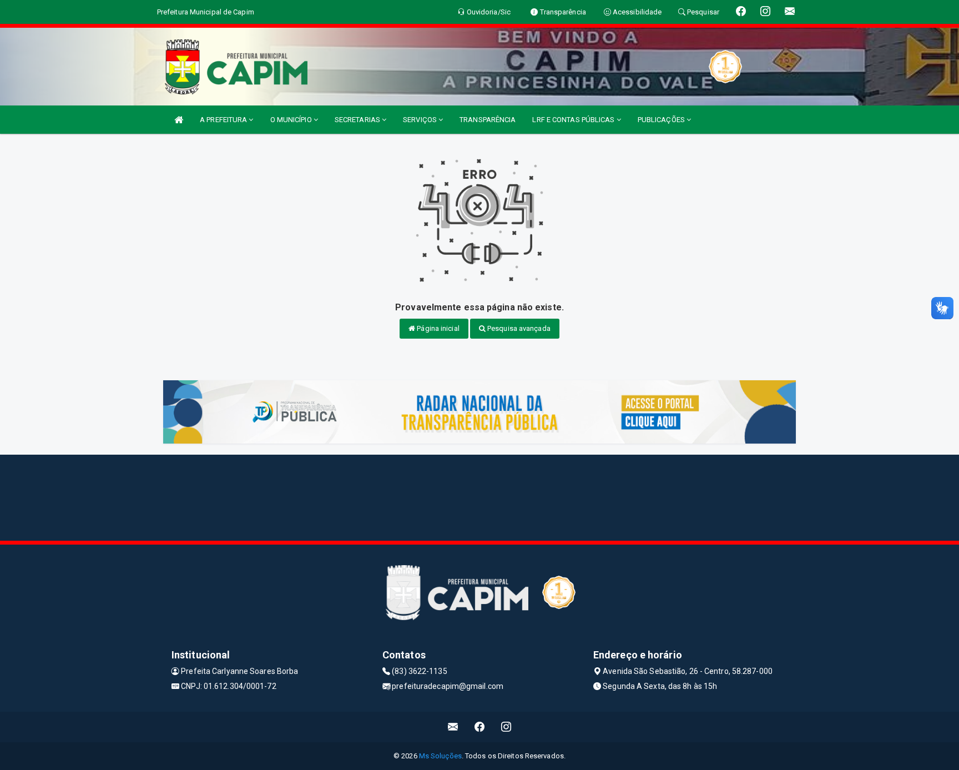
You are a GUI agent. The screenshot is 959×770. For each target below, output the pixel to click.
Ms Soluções (440, 756)
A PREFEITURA (224, 119)
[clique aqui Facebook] (479, 727)
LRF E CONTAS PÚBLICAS (574, 119)
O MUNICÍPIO (292, 119)
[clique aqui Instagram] (506, 727)
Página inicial (437, 328)
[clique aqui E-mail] (453, 727)
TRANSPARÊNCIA (488, 119)
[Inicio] (179, 119)
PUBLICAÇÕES (662, 119)
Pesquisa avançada (518, 328)
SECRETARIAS (358, 119)
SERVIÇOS (420, 119)
